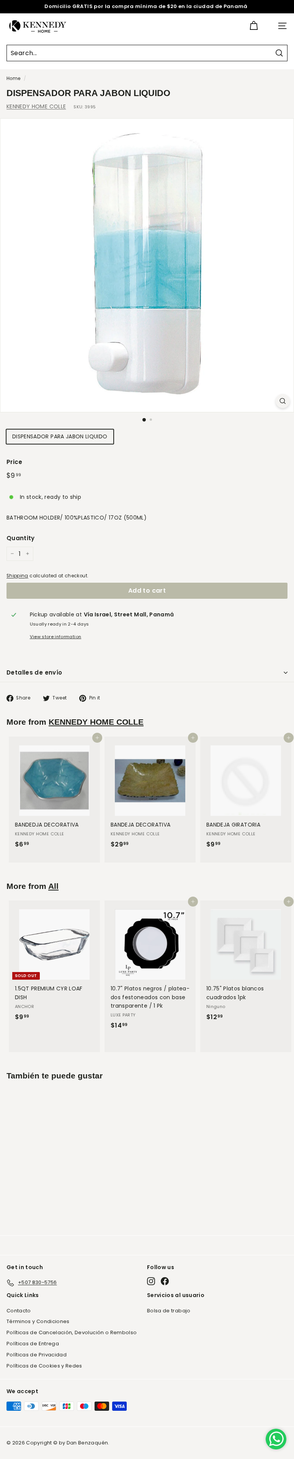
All (53, 886)
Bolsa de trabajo (169, 1310)
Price (15, 462)
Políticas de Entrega (33, 1343)
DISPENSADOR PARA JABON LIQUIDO (60, 436)
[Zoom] (283, 401)
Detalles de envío (34, 672)
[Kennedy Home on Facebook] (165, 1281)
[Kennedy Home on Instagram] (151, 1281)
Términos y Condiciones (38, 1321)
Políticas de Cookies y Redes (44, 1365)
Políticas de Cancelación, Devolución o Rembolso (72, 1332)
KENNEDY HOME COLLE (36, 106)
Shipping (17, 576)
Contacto (19, 1310)
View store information (56, 637)
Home (13, 78)
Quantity (21, 538)
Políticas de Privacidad (37, 1354)
